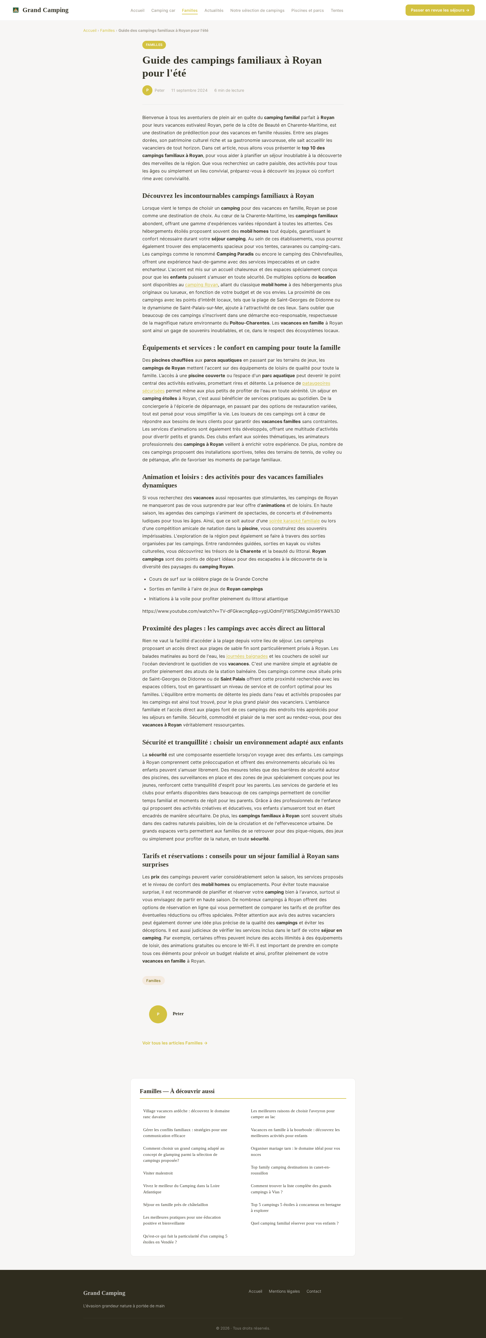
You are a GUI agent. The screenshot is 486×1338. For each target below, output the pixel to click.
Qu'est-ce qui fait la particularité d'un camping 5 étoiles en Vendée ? (185, 1239)
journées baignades (247, 656)
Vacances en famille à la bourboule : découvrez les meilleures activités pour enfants (295, 1132)
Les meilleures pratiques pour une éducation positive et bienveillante (182, 1220)
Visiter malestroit (158, 1173)
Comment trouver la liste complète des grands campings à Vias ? (291, 1188)
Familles (190, 10)
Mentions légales (284, 1291)
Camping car (163, 10)
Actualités (214, 10)
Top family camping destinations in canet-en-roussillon (290, 1170)
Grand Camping (45, 10)
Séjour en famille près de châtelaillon (175, 1204)
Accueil (137, 10)
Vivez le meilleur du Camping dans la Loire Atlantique (181, 1188)
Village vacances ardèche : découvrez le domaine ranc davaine (186, 1113)
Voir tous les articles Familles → (175, 1043)
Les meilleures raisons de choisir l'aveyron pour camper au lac (293, 1113)
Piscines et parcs (307, 10)
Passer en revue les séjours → (440, 10)
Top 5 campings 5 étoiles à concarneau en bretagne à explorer (296, 1207)
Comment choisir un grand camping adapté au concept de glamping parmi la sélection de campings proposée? (183, 1154)
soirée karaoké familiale (294, 520)
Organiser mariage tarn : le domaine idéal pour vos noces (295, 1151)
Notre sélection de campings (257, 10)
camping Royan (201, 284)
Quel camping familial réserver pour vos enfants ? (295, 1223)
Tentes (337, 10)
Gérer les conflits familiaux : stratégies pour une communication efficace (185, 1132)
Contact (314, 1291)
